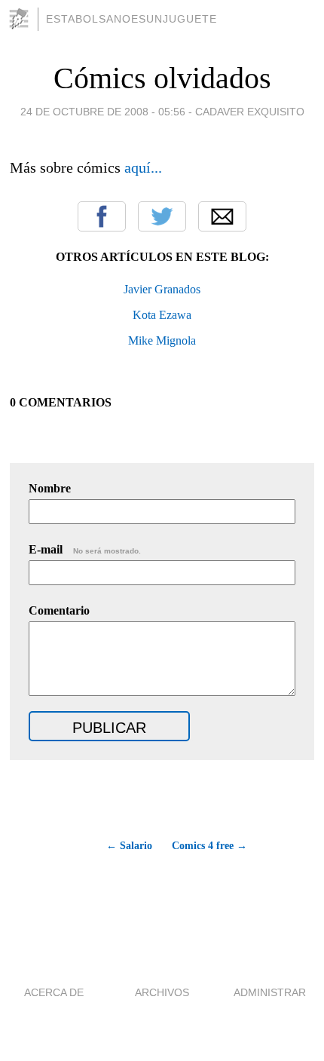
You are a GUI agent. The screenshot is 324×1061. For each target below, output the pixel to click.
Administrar (270, 992)
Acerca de (54, 992)
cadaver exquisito (249, 112)
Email (222, 216)
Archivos (162, 992)
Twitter (162, 216)
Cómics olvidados (162, 78)
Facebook (102, 216)
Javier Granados (162, 289)
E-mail (85, 549)
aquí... (143, 167)
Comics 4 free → (209, 845)
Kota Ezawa (162, 314)
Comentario (59, 610)
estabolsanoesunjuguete (131, 19)
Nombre (50, 488)
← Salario (128, 845)
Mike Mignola (162, 340)
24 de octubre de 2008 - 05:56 (102, 112)
